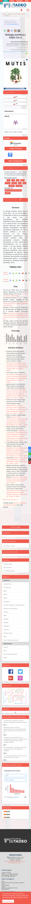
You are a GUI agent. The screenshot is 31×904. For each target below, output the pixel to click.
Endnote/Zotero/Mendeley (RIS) (13, 190)
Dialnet (5, 598)
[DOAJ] (23, 273)
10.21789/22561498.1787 (13, 24)
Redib (5, 657)
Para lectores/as (8, 564)
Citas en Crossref (15, 148)
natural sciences (5, 273)
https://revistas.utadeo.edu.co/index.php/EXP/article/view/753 (15, 303)
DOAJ (5, 650)
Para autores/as (8, 567)
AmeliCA (6, 647)
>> (17, 499)
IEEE (20, 182)
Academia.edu (7, 587)
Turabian (12, 185)
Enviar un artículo (15, 527)
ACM (8, 180)
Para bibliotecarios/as (9, 571)
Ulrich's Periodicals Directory (11, 640)
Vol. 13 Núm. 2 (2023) (9, 546)
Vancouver (19, 185)
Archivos (10, 14)
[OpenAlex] (26, 273)
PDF (16, 96)
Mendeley (6, 619)
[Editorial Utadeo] (15, 840)
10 (14, 499)
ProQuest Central (8, 633)
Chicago (7, 182)
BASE (5, 591)
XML (16, 103)
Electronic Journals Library (10, 608)
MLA (24, 182)
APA (17, 180)
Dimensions (6, 601)
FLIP (16, 100)
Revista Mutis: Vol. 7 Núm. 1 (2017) (16, 455)
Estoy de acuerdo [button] (8, 901)
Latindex (6, 612)
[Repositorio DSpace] (16, 273)
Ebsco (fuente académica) (10, 654)
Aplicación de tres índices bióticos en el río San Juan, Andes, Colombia (16, 479)
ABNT (22, 180)
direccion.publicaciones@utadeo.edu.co (14, 861)
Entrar (26, 1)
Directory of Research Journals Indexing (14, 605)
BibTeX (7, 193)
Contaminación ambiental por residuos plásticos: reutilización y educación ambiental (15, 721)
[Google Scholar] (10, 273)
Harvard (14, 182)
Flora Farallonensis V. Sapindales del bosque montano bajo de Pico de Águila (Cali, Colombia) (15, 749)
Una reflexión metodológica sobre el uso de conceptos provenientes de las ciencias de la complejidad (16, 376)
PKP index (6, 629)
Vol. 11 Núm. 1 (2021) (19, 14)
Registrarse (19, 1)
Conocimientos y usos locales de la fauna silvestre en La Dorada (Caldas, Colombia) (17, 492)
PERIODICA (6, 626)
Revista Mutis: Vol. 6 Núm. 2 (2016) (17, 425)
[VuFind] (13, 273)
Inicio (4, 14)
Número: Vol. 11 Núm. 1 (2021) (13, 132)
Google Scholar (7, 584)
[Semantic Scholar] (29, 273)
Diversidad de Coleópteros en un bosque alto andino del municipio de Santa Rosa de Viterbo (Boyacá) (17, 365)
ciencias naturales (6, 280)
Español (6, 1)
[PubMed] (20, 273)
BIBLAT (5, 594)
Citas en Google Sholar (15, 161)
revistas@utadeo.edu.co (15, 862)
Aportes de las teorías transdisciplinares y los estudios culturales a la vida (17, 459)
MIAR (5, 615)
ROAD (5, 636)
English (12, 1)
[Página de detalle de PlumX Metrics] (15, 122)
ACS (13, 180)
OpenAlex (6, 622)
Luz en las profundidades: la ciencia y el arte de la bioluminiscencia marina (15, 756)
